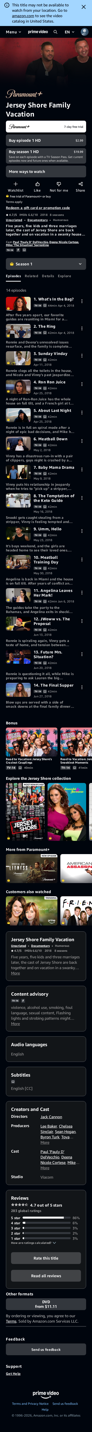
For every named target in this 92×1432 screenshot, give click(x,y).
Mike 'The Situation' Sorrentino (27, 245)
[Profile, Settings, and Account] (84, 32)
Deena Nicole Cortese (63, 242)
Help (45, 1409)
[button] (33, 1242)
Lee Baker (48, 1126)
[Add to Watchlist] (15, 184)
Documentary (37, 220)
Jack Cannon (51, 1116)
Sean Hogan (65, 1131)
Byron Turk (49, 1136)
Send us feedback (65, 1404)
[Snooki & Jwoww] (67, 812)
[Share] (80, 184)
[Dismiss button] (84, 6)
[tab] (13, 276)
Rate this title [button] (46, 1257)
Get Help (13, 1373)
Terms (11, 1321)
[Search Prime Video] (55, 32)
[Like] (37, 184)
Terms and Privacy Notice (30, 1404)
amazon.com (23, 15)
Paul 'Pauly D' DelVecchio (30, 242)
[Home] (38, 32)
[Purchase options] (82, 301)
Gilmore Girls (31, 910)
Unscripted (14, 220)
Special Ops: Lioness (31, 868)
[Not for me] (58, 184)
